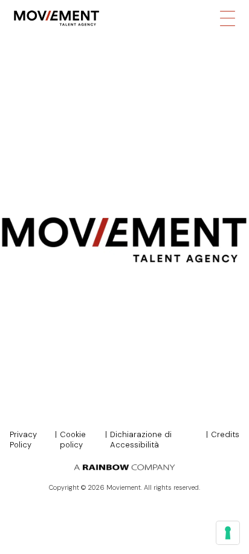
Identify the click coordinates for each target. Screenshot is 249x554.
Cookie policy (73, 440)
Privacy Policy (23, 440)
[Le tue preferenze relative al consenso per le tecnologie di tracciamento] (227, 532)
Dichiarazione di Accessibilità (141, 440)
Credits (225, 435)
